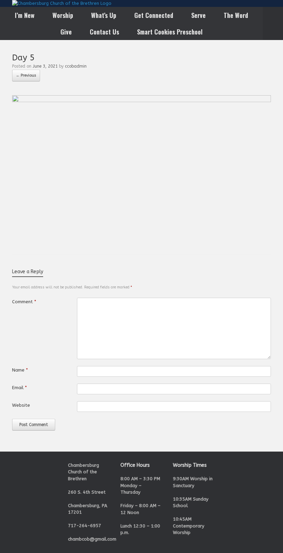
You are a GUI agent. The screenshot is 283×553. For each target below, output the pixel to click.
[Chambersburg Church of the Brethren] (61, 3)
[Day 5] (141, 100)
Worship (62, 15)
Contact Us (104, 31)
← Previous (26, 75)
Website (21, 405)
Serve (198, 15)
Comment (24, 301)
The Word (236, 15)
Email (19, 387)
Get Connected (153, 15)
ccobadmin (76, 66)
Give (66, 31)
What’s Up (103, 15)
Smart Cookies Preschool (170, 31)
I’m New (25, 15)
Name (20, 370)
